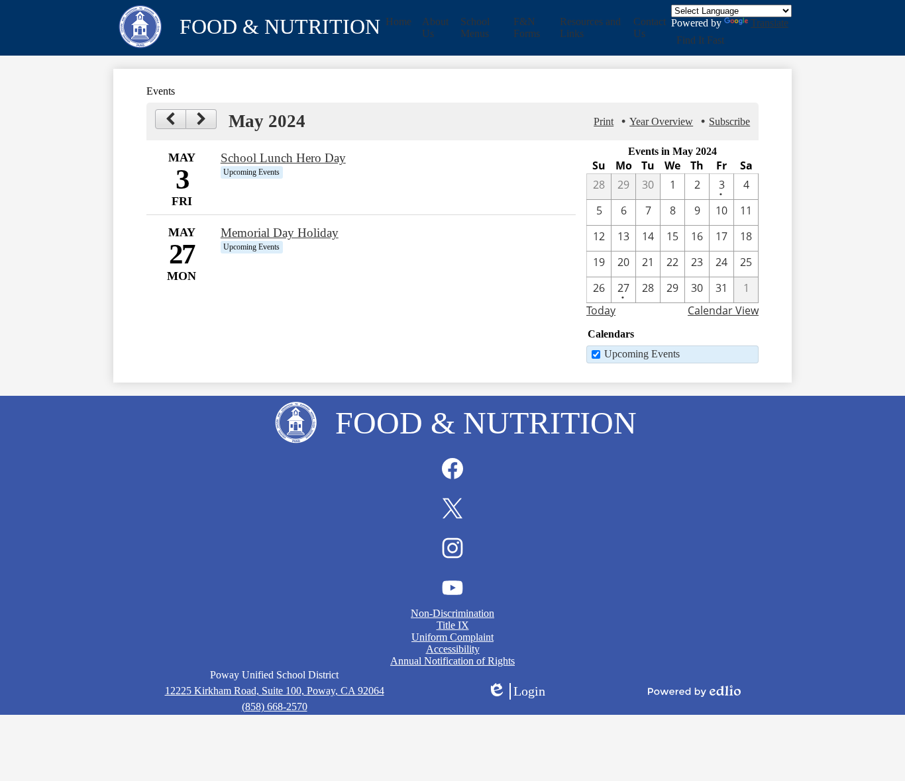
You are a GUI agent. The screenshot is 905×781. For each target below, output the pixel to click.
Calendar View (723, 310)
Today (600, 310)
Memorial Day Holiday (280, 233)
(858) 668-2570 (274, 706)
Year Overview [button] (661, 121)
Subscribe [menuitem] (729, 121)
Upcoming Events (642, 353)
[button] (436, 28)
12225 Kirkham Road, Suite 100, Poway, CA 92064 (274, 690)
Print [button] (603, 121)
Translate (769, 22)
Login (516, 692)
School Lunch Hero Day (283, 158)
